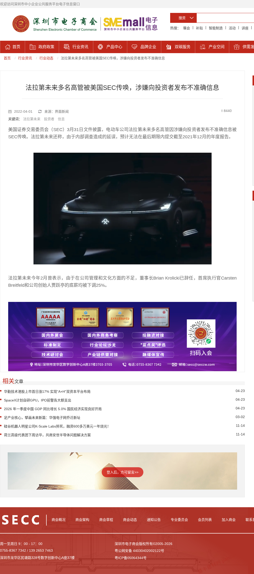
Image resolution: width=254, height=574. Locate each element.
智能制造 (216, 28)
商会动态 (130, 520)
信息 (61, 119)
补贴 (199, 28)
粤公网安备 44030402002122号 (139, 551)
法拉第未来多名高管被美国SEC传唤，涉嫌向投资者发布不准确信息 (113, 58)
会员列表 (205, 520)
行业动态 (46, 58)
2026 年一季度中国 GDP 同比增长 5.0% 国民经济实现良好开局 (53, 409)
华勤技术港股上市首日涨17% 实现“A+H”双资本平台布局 (47, 392)
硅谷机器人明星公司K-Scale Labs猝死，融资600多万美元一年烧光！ (57, 426)
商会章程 (106, 520)
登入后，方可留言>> (122, 472)
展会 (186, 28)
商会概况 (58, 520)
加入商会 (229, 520)
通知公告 (154, 520)
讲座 (245, 28)
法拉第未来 (31, 119)
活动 (232, 28)
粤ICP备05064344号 (131, 558)
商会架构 (82, 520)
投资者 (49, 119)
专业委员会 (179, 520)
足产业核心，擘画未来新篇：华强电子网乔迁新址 (42, 418)
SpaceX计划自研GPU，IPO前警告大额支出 (37, 400)
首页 (7, 58)
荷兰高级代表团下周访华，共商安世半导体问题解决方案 (47, 435)
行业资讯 (25, 58)
